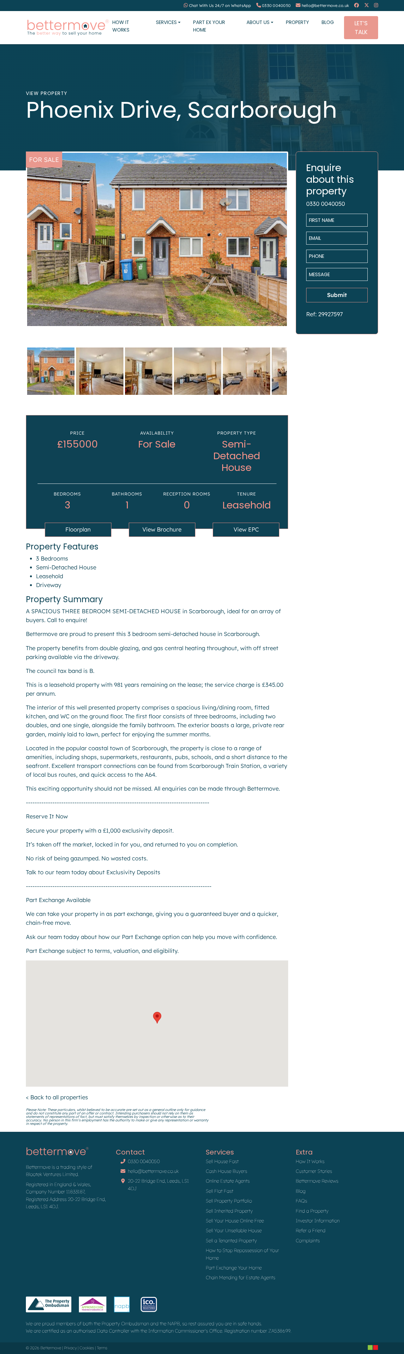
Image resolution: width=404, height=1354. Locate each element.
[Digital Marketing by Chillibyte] (373, 1347)
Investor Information (318, 1221)
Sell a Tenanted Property (231, 1241)
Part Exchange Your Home (234, 1268)
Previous (17, 245)
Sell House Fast (222, 1161)
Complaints (308, 1241)
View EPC (246, 529)
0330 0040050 (276, 5)
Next (296, 245)
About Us (258, 22)
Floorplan (78, 529)
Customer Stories (314, 1171)
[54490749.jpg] (157, 239)
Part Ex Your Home (209, 26)
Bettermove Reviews (317, 1181)
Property (297, 22)
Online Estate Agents (228, 1181)
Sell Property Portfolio (229, 1201)
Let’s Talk (361, 27)
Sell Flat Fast (219, 1191)
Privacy (70, 1347)
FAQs (301, 1201)
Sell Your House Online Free (235, 1221)
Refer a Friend (310, 1230)
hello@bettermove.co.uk (325, 5)
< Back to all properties (57, 1097)
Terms (102, 1347)
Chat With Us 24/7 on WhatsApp (220, 5)
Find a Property (312, 1211)
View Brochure (161, 529)
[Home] (68, 27)
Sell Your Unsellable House (234, 1230)
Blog (328, 22)
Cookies (87, 1347)
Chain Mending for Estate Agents (240, 1277)
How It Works (120, 26)
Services (166, 22)
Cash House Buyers (226, 1171)
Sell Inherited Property (229, 1211)
